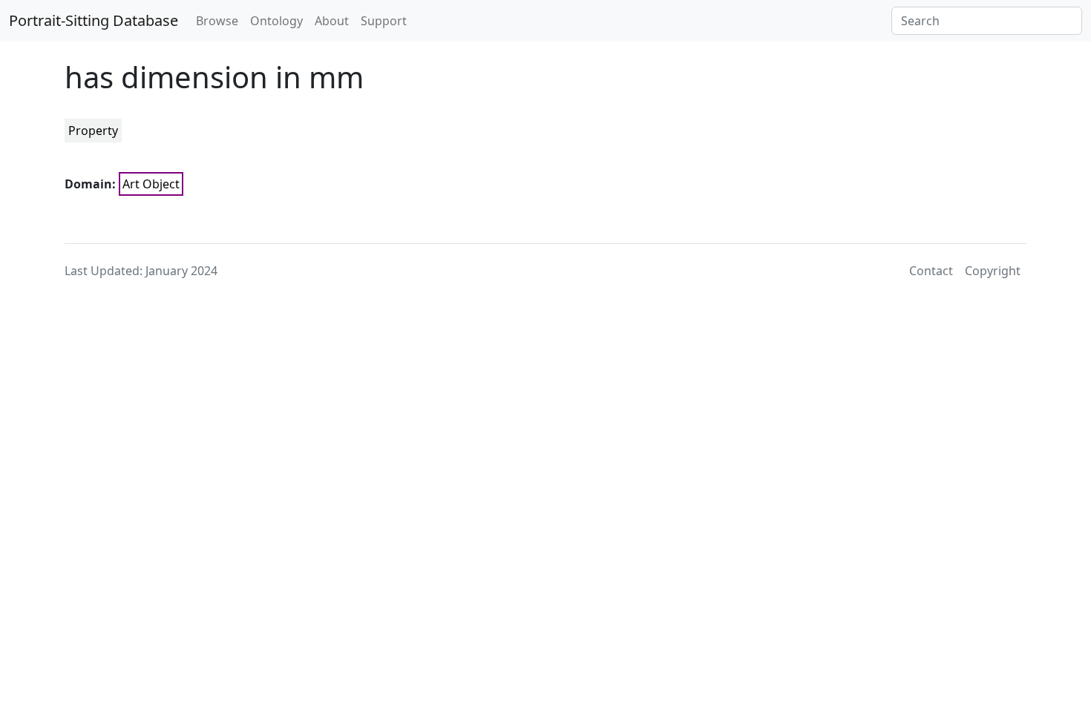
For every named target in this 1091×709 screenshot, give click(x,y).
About (332, 21)
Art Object (151, 184)
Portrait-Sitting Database (93, 20)
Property (93, 130)
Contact (931, 271)
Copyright (992, 271)
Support (384, 21)
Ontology (276, 21)
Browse (217, 21)
